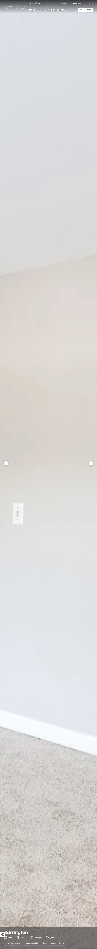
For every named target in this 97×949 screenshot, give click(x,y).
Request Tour (85, 10)
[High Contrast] (2, 934)
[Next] (91, 463)
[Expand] (92, 922)
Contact (89, 3)
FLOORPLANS (35, 10)
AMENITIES (50, 10)
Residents (77, 3)
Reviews (62, 10)
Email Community (13, 943)
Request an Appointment (54, 943)
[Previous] (6, 463)
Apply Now (66, 3)
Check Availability (32, 943)
